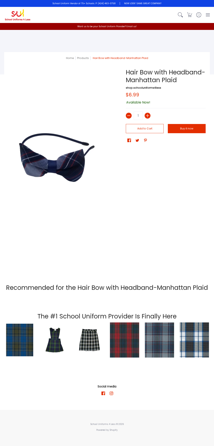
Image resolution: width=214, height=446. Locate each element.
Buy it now (186, 128)
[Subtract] (129, 116)
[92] (19, 340)
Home (70, 58)
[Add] (147, 116)
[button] (189, 15)
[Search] (180, 15)
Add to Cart (144, 128)
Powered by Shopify (107, 430)
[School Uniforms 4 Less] (17, 15)
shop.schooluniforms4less (143, 87)
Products (83, 58)
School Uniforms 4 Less (103, 424)
